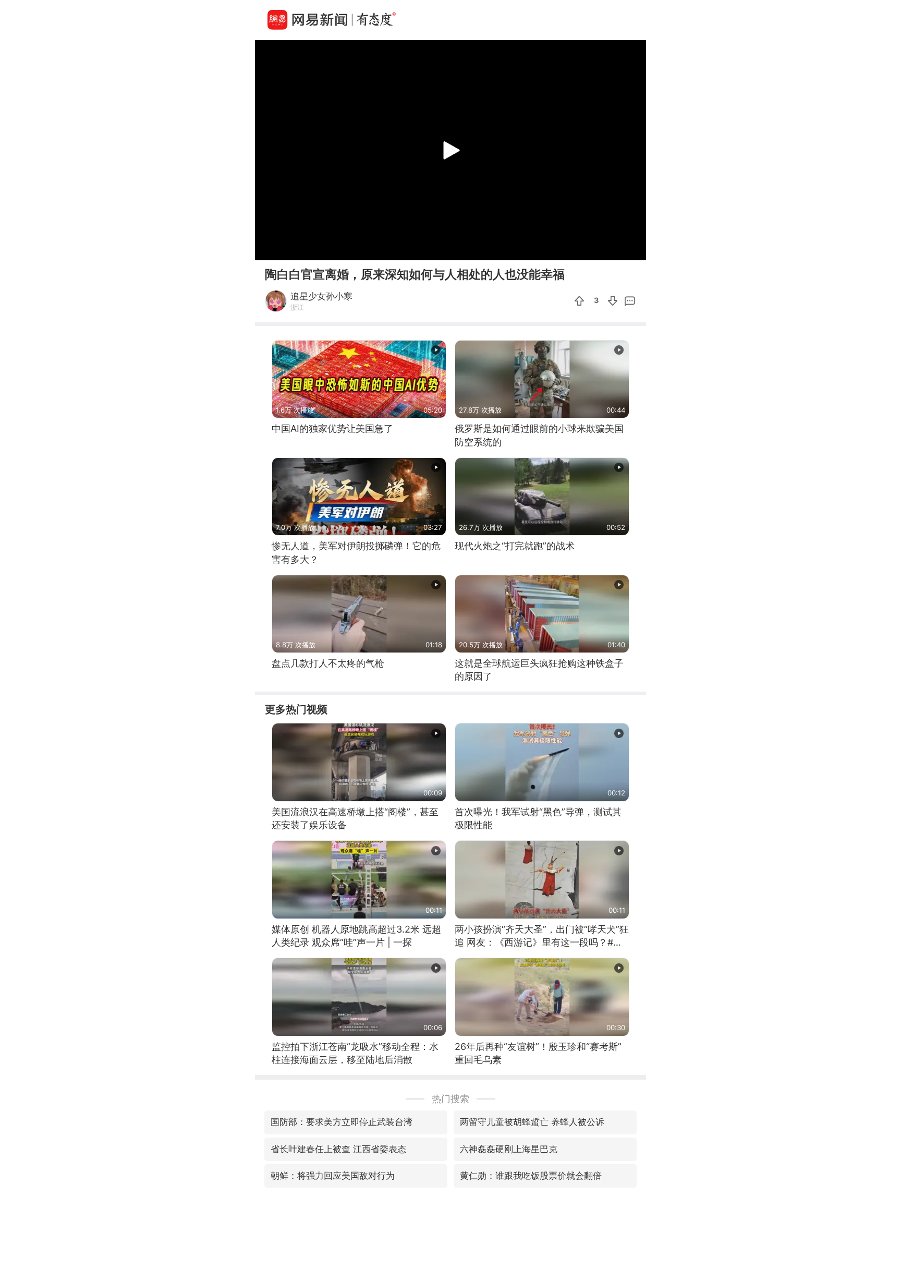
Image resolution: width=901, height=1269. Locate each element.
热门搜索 (450, 1098)
